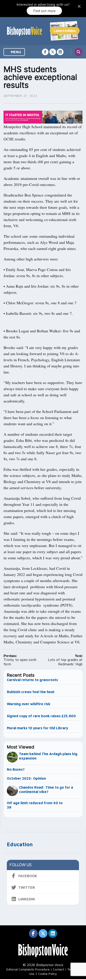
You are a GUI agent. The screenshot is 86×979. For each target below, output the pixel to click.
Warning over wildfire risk (28, 704)
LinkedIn (26, 899)
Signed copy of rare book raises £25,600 (41, 716)
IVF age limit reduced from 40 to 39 (35, 805)
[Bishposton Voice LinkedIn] (60, 52)
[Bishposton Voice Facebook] (45, 52)
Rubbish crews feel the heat (30, 692)
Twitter (26, 887)
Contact (58, 969)
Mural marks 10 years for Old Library (37, 728)
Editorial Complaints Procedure (28, 969)
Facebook (27, 876)
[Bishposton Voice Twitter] (52, 52)
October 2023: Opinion (26, 778)
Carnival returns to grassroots (32, 680)
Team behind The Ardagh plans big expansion (48, 756)
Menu (15, 52)
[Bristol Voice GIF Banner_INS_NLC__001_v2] (43, 117)
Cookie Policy (47, 973)
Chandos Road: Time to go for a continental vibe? (46, 789)
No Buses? (15, 769)
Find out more (44, 11)
